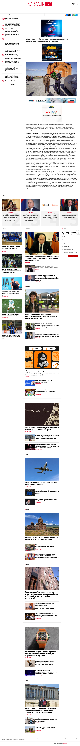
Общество (28, 286)
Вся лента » (12, 84)
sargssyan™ (65, 743)
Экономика (28, 343)
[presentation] (75, 196)
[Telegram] (77, 15)
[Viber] (72, 15)
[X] (69, 15)
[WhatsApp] (74, 15)
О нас (20, 743)
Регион (27, 509)
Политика (41, 14)
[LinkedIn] (70, 15)
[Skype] (76, 15)
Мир (27, 454)
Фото (27, 680)
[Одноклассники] (65, 15)
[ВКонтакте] (67, 15)
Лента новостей (6, 14)
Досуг (27, 623)
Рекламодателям (24, 743)
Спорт (4, 228)
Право (27, 564)
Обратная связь (15, 743)
